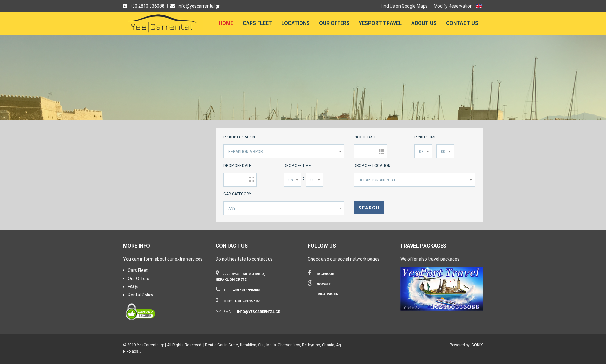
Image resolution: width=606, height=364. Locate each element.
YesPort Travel (380, 23)
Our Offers (334, 23)
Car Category (237, 194)
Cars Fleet (257, 23)
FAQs (133, 286)
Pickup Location (239, 137)
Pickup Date (365, 137)
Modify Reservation (453, 6)
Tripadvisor (327, 294)
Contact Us (462, 23)
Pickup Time (425, 137)
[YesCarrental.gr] (163, 24)
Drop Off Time (297, 165)
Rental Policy (140, 294)
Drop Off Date (237, 165)
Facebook (325, 274)
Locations (296, 23)
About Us (424, 23)
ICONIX (477, 345)
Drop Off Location (372, 165)
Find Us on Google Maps (404, 6)
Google (323, 284)
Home (226, 23)
